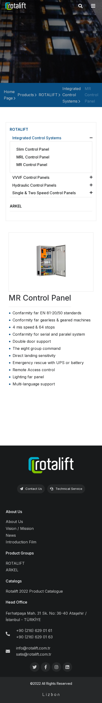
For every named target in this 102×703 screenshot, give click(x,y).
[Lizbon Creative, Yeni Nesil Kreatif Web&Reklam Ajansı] (51, 694)
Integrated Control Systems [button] (36, 137)
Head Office (16, 602)
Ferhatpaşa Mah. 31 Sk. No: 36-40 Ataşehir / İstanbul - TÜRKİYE (46, 616)
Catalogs (14, 581)
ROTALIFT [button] (19, 129)
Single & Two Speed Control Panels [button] (44, 192)
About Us (14, 511)
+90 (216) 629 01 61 (34, 630)
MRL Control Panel (32, 157)
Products (26, 94)
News (11, 535)
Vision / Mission (20, 528)
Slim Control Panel (32, 149)
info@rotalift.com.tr (33, 648)
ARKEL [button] (16, 206)
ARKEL (12, 570)
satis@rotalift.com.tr (33, 654)
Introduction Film (21, 542)
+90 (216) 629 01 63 (34, 637)
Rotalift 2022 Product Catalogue (34, 591)
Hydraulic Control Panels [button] (34, 185)
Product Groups (20, 553)
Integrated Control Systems (71, 95)
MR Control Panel (91, 95)
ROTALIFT (48, 94)
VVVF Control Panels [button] (30, 177)
